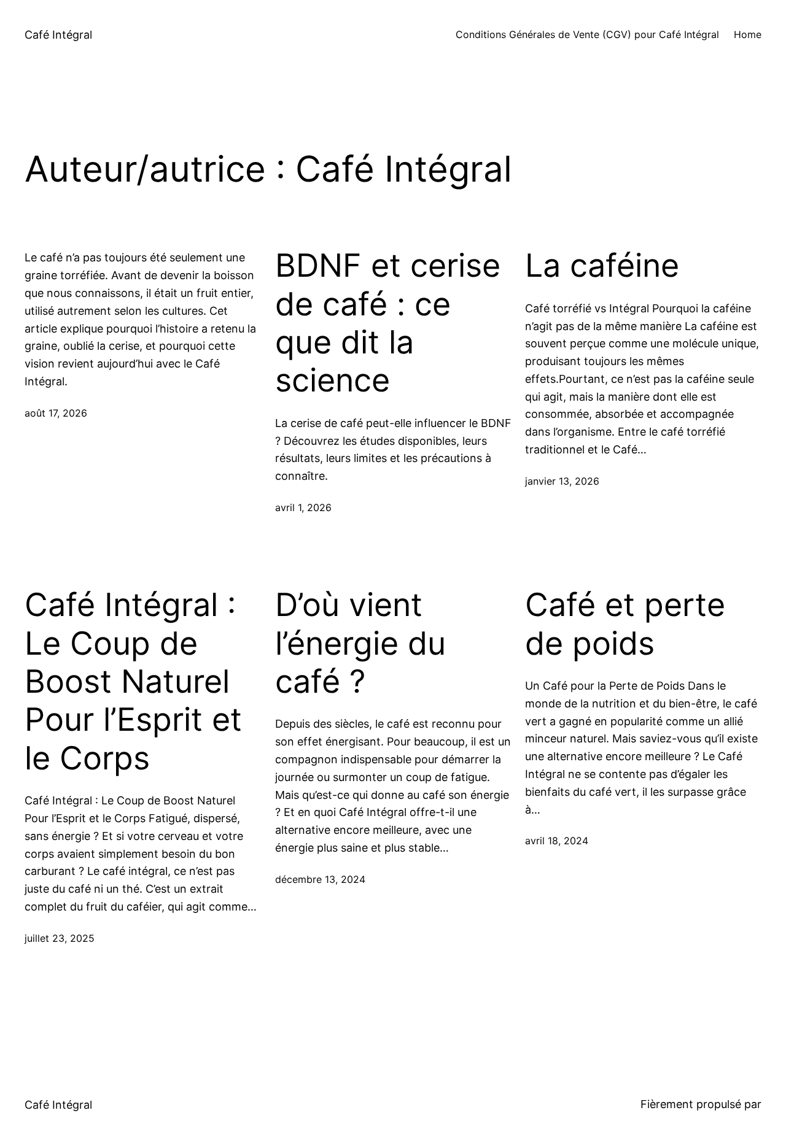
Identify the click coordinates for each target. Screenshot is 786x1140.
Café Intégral (58, 34)
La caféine (602, 266)
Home (747, 34)
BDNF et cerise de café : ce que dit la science (387, 323)
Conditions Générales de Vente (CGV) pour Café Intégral (587, 34)
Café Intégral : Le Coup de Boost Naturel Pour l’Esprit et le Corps (133, 681)
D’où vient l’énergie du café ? (360, 643)
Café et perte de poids (625, 624)
